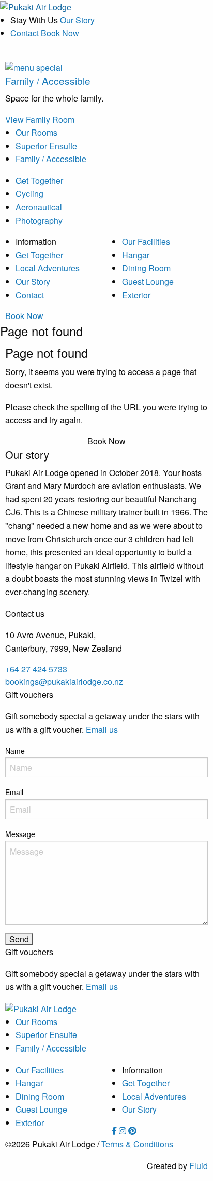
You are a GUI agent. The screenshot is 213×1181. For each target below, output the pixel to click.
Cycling (29, 193)
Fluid (198, 1166)
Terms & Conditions (137, 1144)
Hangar (135, 255)
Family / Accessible (51, 159)
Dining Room (146, 268)
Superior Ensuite (46, 146)
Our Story (77, 20)
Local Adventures (48, 268)
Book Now (24, 316)
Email (14, 792)
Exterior (136, 295)
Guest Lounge (148, 281)
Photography (39, 220)
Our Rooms (36, 132)
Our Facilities (146, 242)
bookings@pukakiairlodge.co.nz (64, 681)
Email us (102, 730)
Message (20, 834)
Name (15, 750)
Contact (24, 33)
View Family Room (39, 119)
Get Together (39, 180)
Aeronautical (39, 207)
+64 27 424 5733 (36, 669)
